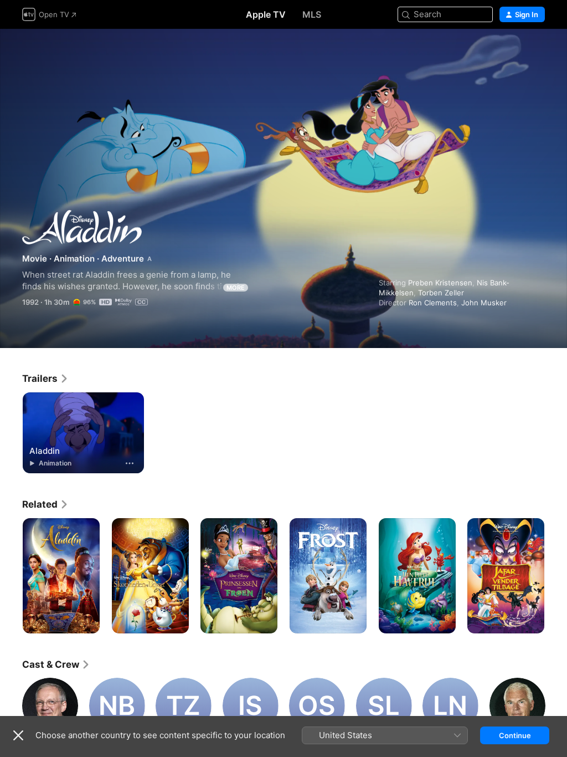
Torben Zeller (441, 292)
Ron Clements (433, 302)
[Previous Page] (11, 576)
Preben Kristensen (440, 282)
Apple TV (266, 14)
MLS (311, 14)
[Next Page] (556, 576)
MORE (235, 287)
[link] (45, 378)
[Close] (18, 735)
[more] (129, 463)
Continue (515, 735)
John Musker (484, 302)
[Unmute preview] (537, 50)
